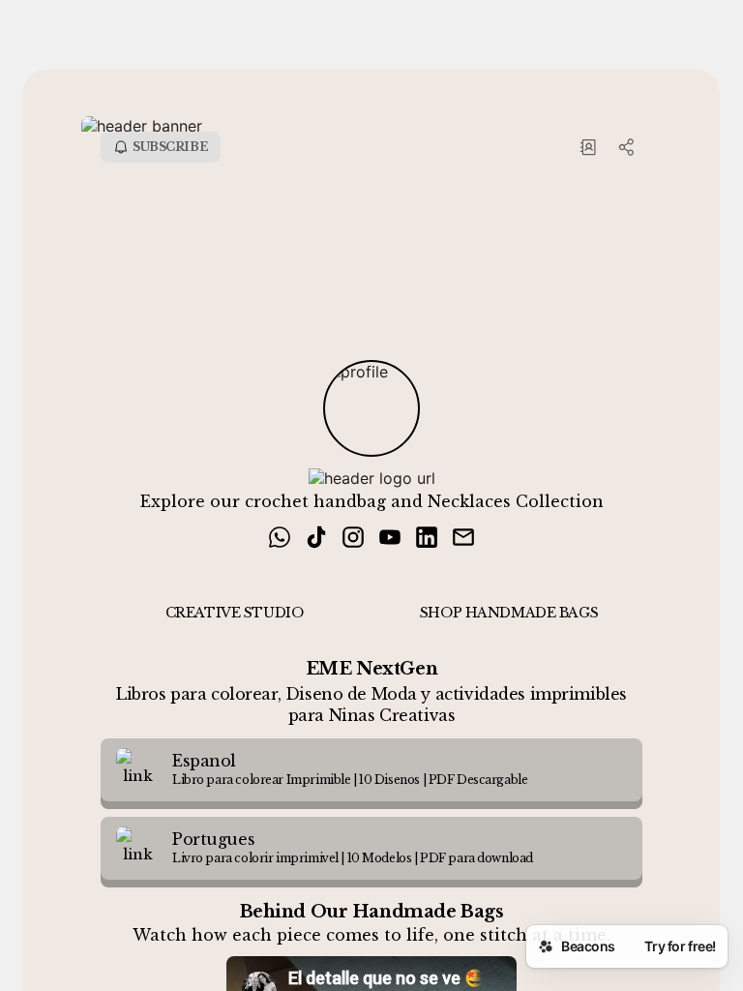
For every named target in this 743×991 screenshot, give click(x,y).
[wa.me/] (279, 539)
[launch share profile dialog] (626, 147)
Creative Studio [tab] (234, 612)
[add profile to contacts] (588, 147)
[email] (463, 539)
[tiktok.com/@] (316, 539)
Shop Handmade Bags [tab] (509, 612)
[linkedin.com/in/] (426, 539)
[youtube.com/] (390, 539)
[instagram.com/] (353, 539)
